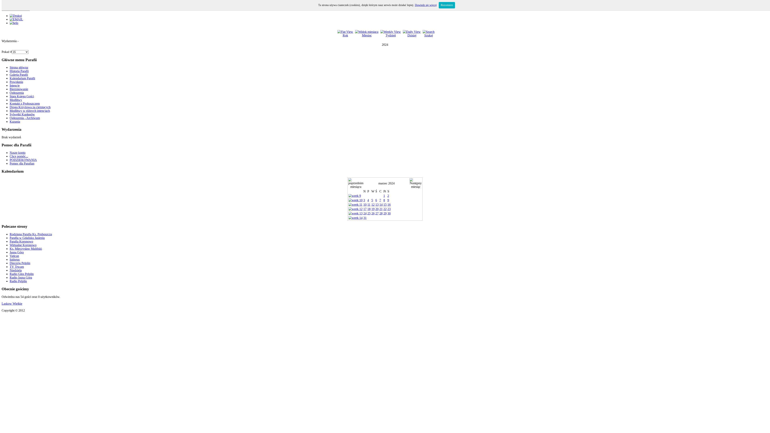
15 (385, 204)
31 (365, 218)
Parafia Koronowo (21, 241)
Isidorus (15, 259)
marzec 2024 (386, 183)
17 (365, 209)
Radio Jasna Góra (21, 277)
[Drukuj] (16, 15)
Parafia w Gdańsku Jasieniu (27, 238)
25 (369, 213)
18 (369, 209)
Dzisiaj (411, 35)
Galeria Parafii (19, 74)
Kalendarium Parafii (22, 78)
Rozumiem (447, 5)
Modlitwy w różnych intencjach (30, 110)
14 (381, 204)
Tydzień (391, 35)
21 (381, 209)
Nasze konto (17, 152)
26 (373, 213)
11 (368, 204)
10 (365, 204)
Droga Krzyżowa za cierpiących (30, 107)
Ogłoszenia (17, 92)
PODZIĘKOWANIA (23, 160)
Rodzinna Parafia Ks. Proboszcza (31, 234)
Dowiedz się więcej (426, 5)
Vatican (14, 256)
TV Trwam (17, 266)
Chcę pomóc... (19, 156)
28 (381, 213)
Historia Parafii (19, 71)
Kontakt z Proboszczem (25, 103)
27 (377, 213)
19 (373, 209)
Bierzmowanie (19, 89)
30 (389, 213)
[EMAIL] (16, 19)
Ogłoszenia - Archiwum (25, 118)
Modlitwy (16, 100)
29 (385, 213)
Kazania (15, 121)
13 (377, 204)
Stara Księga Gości (22, 96)
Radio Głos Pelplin (22, 274)
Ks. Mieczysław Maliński (26, 248)
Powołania (16, 82)
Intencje (15, 85)
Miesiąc (367, 35)
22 (385, 209)
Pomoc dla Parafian (22, 163)
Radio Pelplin (18, 281)
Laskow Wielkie (12, 303)
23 (389, 209)
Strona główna (19, 67)
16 (389, 204)
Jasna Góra (17, 252)
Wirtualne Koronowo (23, 245)
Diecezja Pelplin (20, 263)
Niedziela (16, 270)
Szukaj (428, 35)
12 (373, 204)
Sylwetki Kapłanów (22, 114)
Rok (345, 35)
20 (377, 209)
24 (365, 213)
